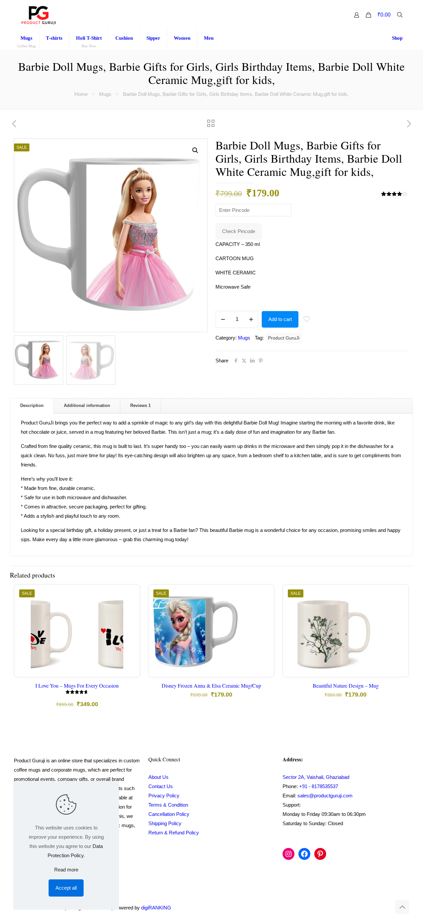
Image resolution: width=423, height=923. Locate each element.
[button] (195, 150)
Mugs (105, 94)
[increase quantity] (251, 319)
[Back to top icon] (402, 907)
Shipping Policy (164, 823)
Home (81, 94)
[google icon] (386, 907)
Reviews (140, 405)
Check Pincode (238, 231)
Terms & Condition (168, 805)
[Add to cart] (130, 594)
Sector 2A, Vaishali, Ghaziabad (316, 777)
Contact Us (160, 786)
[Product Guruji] (38, 15)
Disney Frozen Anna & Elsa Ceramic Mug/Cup (211, 685)
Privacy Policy (163, 795)
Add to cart (280, 319)
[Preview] (130, 636)
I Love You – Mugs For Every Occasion (77, 685)
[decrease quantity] (223, 319)
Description (32, 405)
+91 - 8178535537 (318, 786)
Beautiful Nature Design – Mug (346, 685)
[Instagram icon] (372, 907)
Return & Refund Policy (173, 832)
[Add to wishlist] (130, 622)
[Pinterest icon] (379, 907)
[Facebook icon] (366, 907)
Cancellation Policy (168, 814)
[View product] (130, 608)
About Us (158, 777)
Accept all (66, 888)
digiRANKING (156, 907)
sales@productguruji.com (325, 795)
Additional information (87, 405)
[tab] (32, 405)
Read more (66, 869)
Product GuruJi (283, 338)
